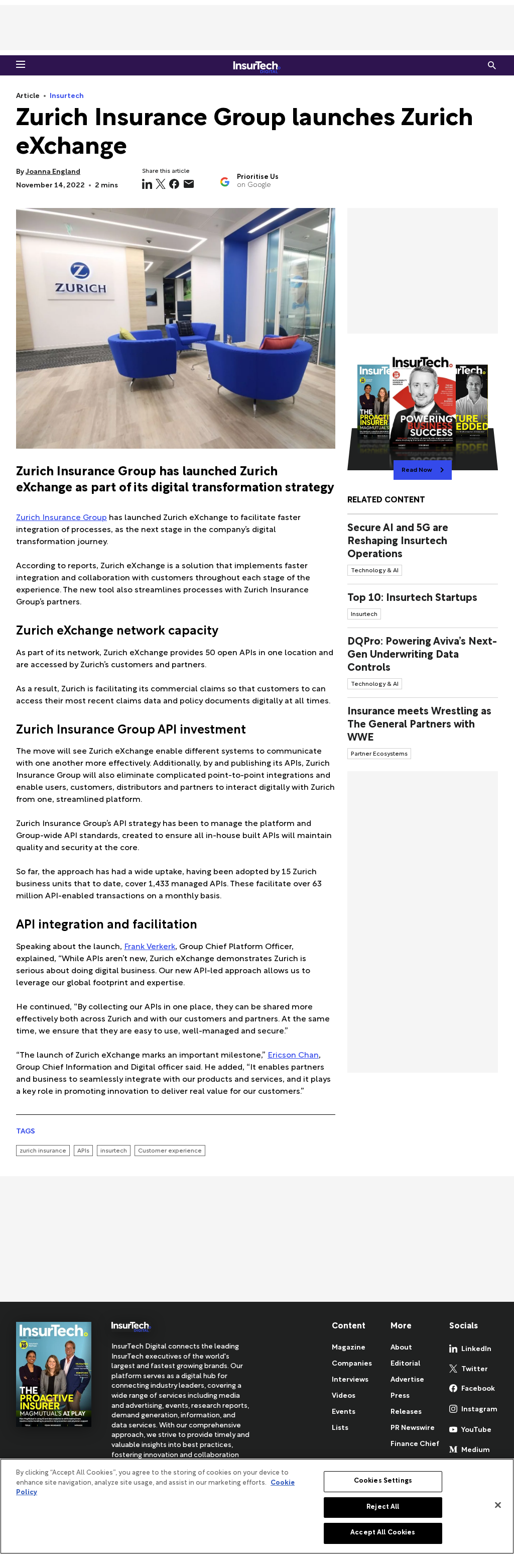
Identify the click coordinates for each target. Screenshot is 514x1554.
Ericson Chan (293, 1056)
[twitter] (161, 184)
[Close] (498, 1505)
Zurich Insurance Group (61, 518)
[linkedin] (147, 184)
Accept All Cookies (382, 1532)
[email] (189, 184)
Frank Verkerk (149, 947)
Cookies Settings (383, 1481)
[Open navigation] (20, 64)
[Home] (257, 65)
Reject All (382, 1507)
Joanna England (53, 172)
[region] (257, 1506)
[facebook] (174, 184)
